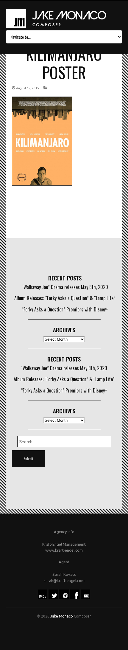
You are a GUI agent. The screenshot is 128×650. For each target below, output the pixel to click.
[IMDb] (42, 597)
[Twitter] (53, 597)
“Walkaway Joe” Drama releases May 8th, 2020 (65, 287)
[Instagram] (64, 597)
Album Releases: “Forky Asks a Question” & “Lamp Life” (64, 298)
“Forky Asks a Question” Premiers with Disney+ (65, 309)
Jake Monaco (61, 616)
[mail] (85, 597)
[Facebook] (74, 597)
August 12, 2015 (27, 88)
